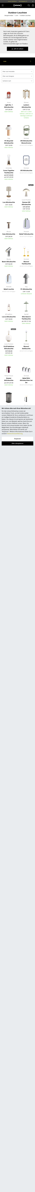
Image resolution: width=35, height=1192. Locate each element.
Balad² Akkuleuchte (26, 234)
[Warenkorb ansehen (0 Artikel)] (33, 5)
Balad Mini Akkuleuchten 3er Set (26, 380)
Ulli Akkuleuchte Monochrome (26, 142)
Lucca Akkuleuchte (9, 317)
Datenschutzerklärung (15, 433)
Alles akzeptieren (17, 443)
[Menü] (2, 5)
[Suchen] (28, 5)
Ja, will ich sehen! (17, 49)
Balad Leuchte (9, 289)
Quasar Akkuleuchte (8, 379)
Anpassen (17, 439)
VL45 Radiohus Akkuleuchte (9, 347)
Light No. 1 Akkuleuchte (8, 106)
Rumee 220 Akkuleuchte (26, 203)
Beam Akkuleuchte (9, 262)
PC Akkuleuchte (26, 289)
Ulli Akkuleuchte (26, 170)
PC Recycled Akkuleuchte (8, 142)
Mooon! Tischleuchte (26, 263)
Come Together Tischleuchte (8, 171)
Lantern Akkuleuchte (26, 106)
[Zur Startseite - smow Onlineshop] (17, 5)
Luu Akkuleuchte (9, 202)
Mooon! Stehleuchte (26, 347)
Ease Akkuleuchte (8, 234)
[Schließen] (33, 1)
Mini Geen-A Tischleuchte (26, 318)
